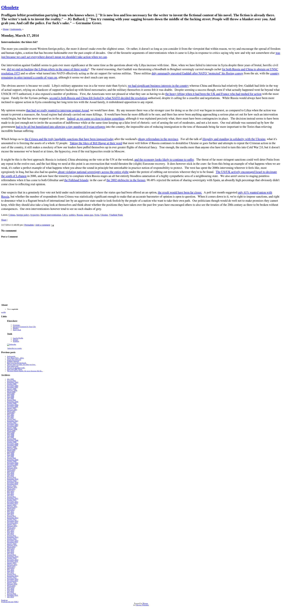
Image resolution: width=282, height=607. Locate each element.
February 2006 (12, 390)
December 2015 (12, 581)
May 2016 (10, 589)
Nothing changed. (13, 361)
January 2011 (11, 485)
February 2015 (12, 564)
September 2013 (12, 537)
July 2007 (10, 418)
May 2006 (10, 395)
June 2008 (10, 435)
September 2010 (12, 479)
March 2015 (11, 566)
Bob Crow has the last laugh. (16, 363)
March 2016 (11, 585)
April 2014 (11, 548)
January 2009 (11, 447)
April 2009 (11, 452)
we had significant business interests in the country (158, 85)
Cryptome (16, 325)
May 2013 (10, 531)
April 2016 (11, 587)
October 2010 (11, 481)
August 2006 (11, 400)
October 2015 (11, 577)
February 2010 (12, 468)
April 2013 (11, 529)
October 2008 (11, 442)
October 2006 (11, 403)
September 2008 (12, 440)
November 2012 (12, 521)
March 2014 (11, 547)
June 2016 (10, 590)
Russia (80, 215)
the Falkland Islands (76, 180)
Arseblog (16, 341)
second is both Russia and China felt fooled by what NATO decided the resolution (98, 98)
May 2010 (10, 473)
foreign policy (22, 215)
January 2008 (11, 427)
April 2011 (11, 490)
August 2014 (11, 555)
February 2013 (12, 526)
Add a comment (42, 225)
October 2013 (11, 539)
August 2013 (11, 535)
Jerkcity (15, 340)
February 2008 (12, 429)
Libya (65, 215)
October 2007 (11, 423)
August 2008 (11, 439)
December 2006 (12, 406)
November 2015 (12, 579)
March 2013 (11, 527)
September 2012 (12, 518)
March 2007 (11, 411)
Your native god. (13, 366)
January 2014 (11, 544)
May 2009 (10, 453)
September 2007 (12, 421)
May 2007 (10, 414)
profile (3, 312)
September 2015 (12, 576)
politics (72, 215)
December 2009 (12, 464)
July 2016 (10, 592)
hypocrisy (34, 215)
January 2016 (11, 582)
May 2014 (10, 550)
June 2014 (10, 552)
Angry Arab (17, 330)
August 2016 (11, 594)
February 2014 (12, 545)
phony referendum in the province (158, 139)
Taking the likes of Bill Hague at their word (96, 143)
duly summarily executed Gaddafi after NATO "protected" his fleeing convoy (197, 73)
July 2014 (10, 553)
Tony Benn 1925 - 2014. (15, 358)
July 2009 (10, 456)
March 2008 (11, 431)
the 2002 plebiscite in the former (125, 180)
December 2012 (12, 523)
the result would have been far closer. (180, 192)
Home (6, 29)
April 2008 (11, 432)
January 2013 (11, 524)
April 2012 (11, 510)
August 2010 (11, 477)
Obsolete (10, 7)
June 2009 (10, 455)
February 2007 (12, 410)
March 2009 (11, 450)
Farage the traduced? (14, 359)
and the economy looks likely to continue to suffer (164, 159)
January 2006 (11, 389)
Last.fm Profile (18, 338)
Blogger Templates (142, 605)
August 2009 (11, 458)
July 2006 (10, 398)
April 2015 (11, 568)
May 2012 (10, 511)
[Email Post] (52, 225)
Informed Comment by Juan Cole (24, 326)
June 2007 (10, 416)
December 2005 (12, 387)
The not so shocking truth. (16, 368)
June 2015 (10, 571)
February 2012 (12, 506)
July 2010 (10, 476)
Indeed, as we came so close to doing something (95, 118)
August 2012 (11, 516)
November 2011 (12, 502)
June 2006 (10, 397)
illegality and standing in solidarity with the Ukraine (233, 139)
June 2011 (10, 494)
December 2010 (12, 484)
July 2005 (10, 379)
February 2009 (12, 448)
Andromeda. (16, 29)
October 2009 (11, 461)
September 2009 (12, 460)
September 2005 (12, 382)
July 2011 (10, 495)
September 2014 (12, 556)
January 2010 (11, 466)
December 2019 (12, 595)
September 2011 (12, 498)
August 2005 (11, 381)
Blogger (145, 603)
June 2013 (10, 532)
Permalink (29, 225)
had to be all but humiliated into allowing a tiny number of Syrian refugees (60, 127)
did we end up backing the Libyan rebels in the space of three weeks (47, 69)
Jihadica (15, 328)
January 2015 (11, 563)
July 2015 (10, 573)
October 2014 (11, 558)
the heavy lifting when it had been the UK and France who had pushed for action (213, 94)
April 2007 (11, 413)
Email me (4, 600)
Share (3, 220)
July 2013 (10, 534)
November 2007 (12, 424)
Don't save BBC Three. (14, 369)
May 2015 (10, 569)
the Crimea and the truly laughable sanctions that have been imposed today (69, 139)
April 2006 (11, 393)
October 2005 (11, 384)
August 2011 (11, 497)
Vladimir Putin (116, 215)
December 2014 (12, 561)
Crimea (12, 215)
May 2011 (10, 492)
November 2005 (12, 385)
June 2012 (10, 513)
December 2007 (12, 426)
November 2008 (12, 444)
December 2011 (12, 503)
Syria (96, 215)
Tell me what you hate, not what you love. (21, 364)
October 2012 (11, 519)
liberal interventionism (51, 215)
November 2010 (12, 482)
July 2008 (10, 437)
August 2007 (11, 419)
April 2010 (11, 471)
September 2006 (12, 402)
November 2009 (12, 463)
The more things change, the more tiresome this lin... (25, 371)
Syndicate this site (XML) (10, 602)
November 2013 (12, 540)
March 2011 (11, 489)
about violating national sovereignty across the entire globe (93, 172)
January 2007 (11, 408)
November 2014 (12, 560)
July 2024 (10, 597)
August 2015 (11, 574)
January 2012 (11, 505)
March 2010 (11, 469)
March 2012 (11, 508)
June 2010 (10, 474)
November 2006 (12, 405)
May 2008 (10, 434)
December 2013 (12, 542)
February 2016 (12, 584)
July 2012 (10, 514)
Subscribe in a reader (14, 348)
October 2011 (11, 500)
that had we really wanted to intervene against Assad (57, 110)
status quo (88, 215)
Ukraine (104, 215)
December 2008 (12, 445)
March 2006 (11, 392)
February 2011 (12, 487)
